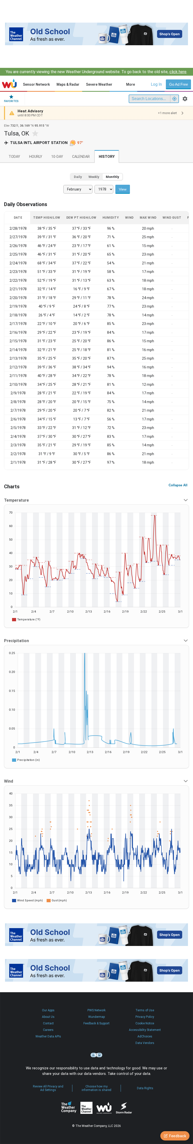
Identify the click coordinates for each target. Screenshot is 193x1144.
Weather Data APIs (48, 1036)
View (122, 189)
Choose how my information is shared (96, 1088)
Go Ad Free (178, 84)
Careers (48, 1030)
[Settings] (185, 99)
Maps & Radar (68, 84)
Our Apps (48, 1010)
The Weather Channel (86, 1108)
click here (177, 71)
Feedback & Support (96, 1023)
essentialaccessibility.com (96, 1055)
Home (9, 83)
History (107, 157)
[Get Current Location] (174, 99)
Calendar (81, 157)
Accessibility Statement (145, 1030)
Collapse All (178, 485)
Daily (78, 177)
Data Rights (145, 1088)
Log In (156, 84)
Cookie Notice (144, 1023)
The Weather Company (68, 1107)
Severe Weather (99, 84)
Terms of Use (144, 1010)
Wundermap (96, 1017)
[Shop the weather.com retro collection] (96, 34)
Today (14, 157)
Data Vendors (144, 1043)
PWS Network (96, 1010)
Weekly (93, 177)
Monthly (112, 177)
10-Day (57, 157)
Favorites (11, 101)
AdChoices (144, 1036)
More (130, 84)
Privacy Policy (144, 1017)
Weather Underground (104, 1107)
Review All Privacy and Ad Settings (48, 1088)
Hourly (35, 157)
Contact (48, 1023)
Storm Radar (124, 1108)
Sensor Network (36, 84)
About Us (48, 1017)
